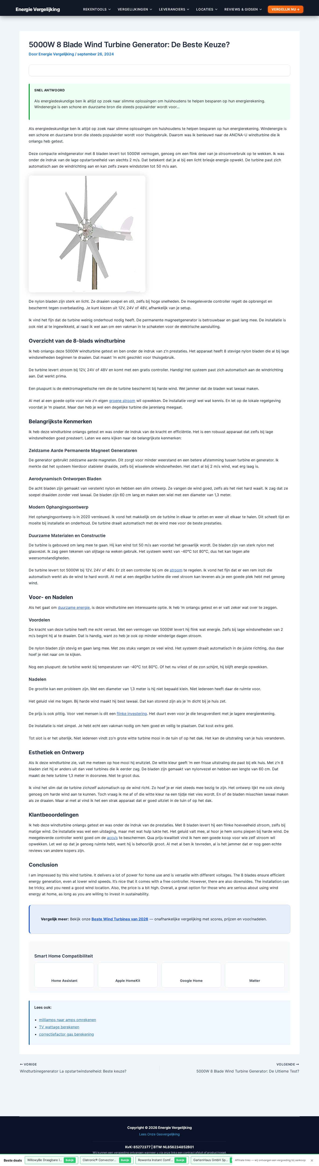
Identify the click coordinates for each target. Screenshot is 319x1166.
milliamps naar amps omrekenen (67, 1019)
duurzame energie (74, 607)
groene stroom (122, 400)
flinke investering (132, 713)
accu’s (112, 837)
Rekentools (95, 9)
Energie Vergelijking (38, 9)
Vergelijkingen (133, 9)
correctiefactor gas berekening (66, 1034)
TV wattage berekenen (59, 1027)
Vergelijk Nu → (286, 9)
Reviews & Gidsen (241, 9)
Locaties (204, 9)
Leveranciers (172, 9)
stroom (176, 570)
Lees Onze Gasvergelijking (159, 1134)
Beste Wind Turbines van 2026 (120, 919)
